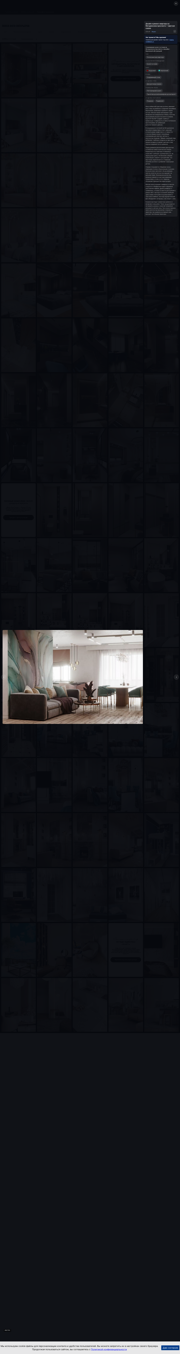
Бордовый (152, 70)
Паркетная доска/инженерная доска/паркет (161, 94)
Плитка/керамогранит (154, 91)
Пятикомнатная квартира (155, 57)
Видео (154, 31)
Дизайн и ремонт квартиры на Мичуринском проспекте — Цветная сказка (160, 26)
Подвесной (159, 101)
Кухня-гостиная (152, 64)
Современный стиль (153, 77)
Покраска (150, 101)
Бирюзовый (164, 70)
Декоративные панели (154, 84)
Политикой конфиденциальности (109, 1349)
